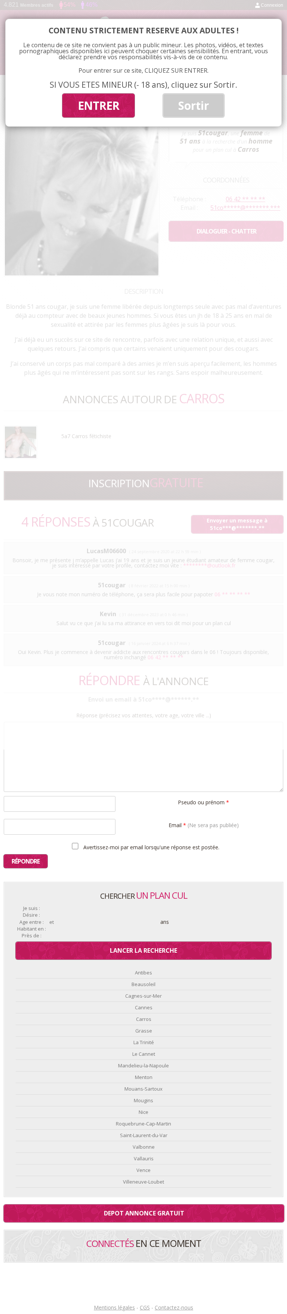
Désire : (31, 915)
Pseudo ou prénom (203, 802)
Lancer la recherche (143, 950)
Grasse (143, 1030)
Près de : (31, 935)
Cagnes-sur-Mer (143, 995)
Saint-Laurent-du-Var (143, 1135)
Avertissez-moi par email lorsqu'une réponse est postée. (150, 847)
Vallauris (144, 1158)
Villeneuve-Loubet (143, 1181)
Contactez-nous (174, 1307)
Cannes (143, 1007)
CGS (145, 1307)
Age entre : (31, 922)
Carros (143, 1019)
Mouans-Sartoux (143, 1088)
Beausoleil (143, 984)
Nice (143, 1112)
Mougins (143, 1100)
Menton (143, 1077)
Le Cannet (143, 1054)
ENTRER (98, 105)
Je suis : (31, 908)
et (51, 922)
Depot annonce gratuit (144, 1213)
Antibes (143, 972)
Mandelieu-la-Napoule (143, 1065)
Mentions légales (114, 1307)
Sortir (193, 105)
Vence (143, 1170)
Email (204, 825)
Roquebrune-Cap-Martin (143, 1123)
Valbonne (144, 1146)
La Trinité (143, 1042)
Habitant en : (31, 928)
